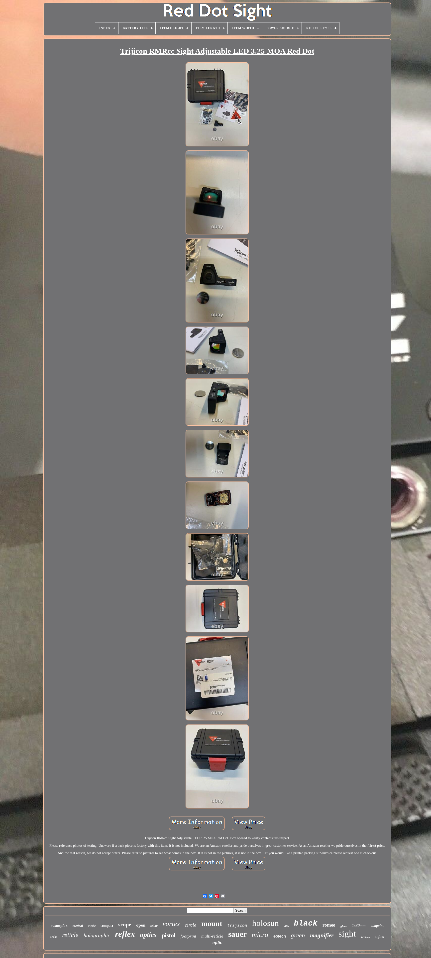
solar (154, 926)
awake (92, 926)
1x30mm (359, 925)
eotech (279, 936)
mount (211, 923)
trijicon (237, 925)
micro (260, 935)
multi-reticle (212, 936)
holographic (97, 936)
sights (379, 937)
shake (53, 937)
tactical (78, 926)
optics (148, 935)
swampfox (59, 926)
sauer (237, 934)
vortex (171, 924)
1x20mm (365, 937)
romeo (329, 925)
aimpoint (377, 926)
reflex (125, 934)
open (140, 925)
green (298, 935)
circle (190, 925)
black (306, 923)
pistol (169, 935)
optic (217, 942)
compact (107, 926)
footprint (188, 936)
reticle (70, 935)
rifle (286, 926)
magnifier (321, 935)
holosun (265, 923)
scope (124, 924)
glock (343, 926)
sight (347, 934)
